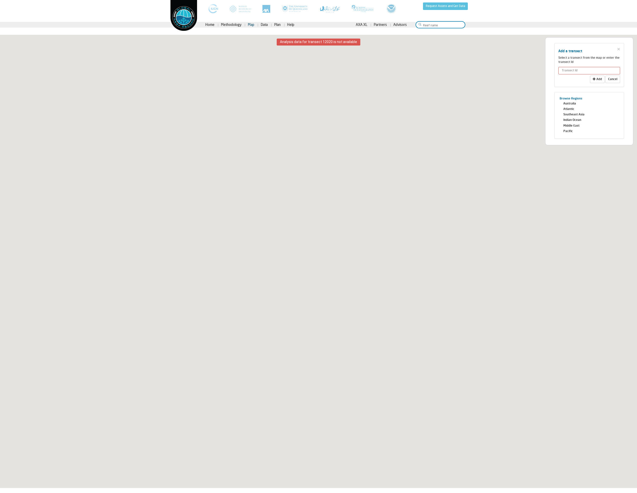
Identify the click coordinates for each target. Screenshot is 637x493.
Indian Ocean (572, 120)
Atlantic (568, 109)
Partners (380, 25)
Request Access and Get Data (445, 6)
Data (264, 25)
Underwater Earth (330, 9)
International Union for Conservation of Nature (213, 9)
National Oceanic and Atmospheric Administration (391, 9)
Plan (277, 25)
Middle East (571, 125)
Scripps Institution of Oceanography (363, 9)
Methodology (231, 25)
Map (251, 25)
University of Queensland (295, 9)
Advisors (400, 25)
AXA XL (361, 25)
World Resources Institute (240, 9)
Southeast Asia (573, 114)
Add (599, 79)
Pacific (568, 131)
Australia (569, 103)
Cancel (612, 79)
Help (290, 25)
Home (209, 25)
